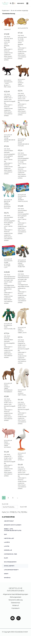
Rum (6, 558)
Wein (6, 573)
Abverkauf (9, 521)
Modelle (8, 550)
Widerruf (15, 605)
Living (6, 546)
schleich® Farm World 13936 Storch (22, 457)
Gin (5, 534)
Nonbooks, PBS (10, 554)
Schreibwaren (10, 562)
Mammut (7, 29)
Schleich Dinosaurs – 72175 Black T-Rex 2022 (8, 84)
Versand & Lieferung (16, 600)
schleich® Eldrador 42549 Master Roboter (22, 263)
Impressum (15, 608)
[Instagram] (18, 618)
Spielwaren (9, 565)
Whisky (7, 577)
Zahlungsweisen (15, 597)
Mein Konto (20, 3)
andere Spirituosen (12, 525)
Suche (5, 504)
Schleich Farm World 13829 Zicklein (21, 83)
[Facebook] (12, 618)
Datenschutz (15, 602)
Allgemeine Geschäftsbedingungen (15, 594)
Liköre (7, 542)
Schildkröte (23, 28)
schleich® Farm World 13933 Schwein (8, 444)
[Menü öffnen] (27, 3)
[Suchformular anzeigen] (10, 3)
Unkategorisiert (11, 569)
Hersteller (9, 538)
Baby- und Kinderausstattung (12, 529)
